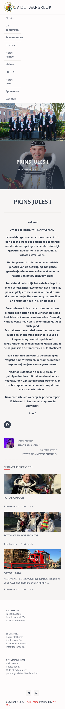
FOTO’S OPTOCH (14, 497)
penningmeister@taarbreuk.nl (22, 673)
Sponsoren (12, 91)
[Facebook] (28, 693)
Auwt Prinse (10, 54)
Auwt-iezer (9, 81)
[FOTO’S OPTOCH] (32, 484)
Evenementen (13, 37)
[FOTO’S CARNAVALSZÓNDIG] (32, 522)
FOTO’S (10, 72)
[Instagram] (36, 693)
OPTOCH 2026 (12, 573)
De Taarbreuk (12, 27)
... (48, 582)
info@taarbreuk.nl (15, 646)
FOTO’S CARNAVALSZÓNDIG (21, 535)
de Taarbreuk (26, 170)
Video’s (10, 64)
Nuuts (10, 18)
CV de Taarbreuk (32, 7)
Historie (11, 45)
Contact (11, 99)
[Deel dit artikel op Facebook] (7, 424)
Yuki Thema (32, 701)
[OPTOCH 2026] (32, 559)
